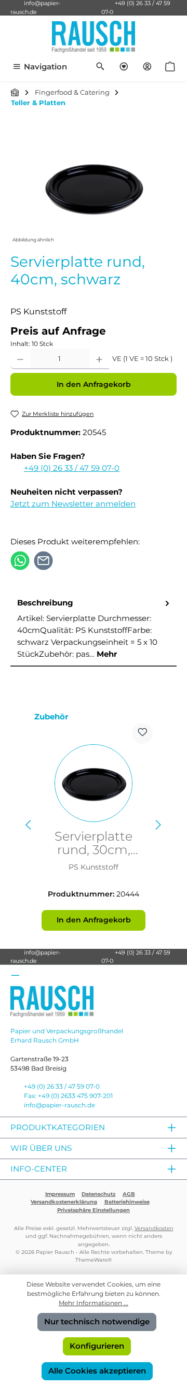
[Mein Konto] (147, 67)
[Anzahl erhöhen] (99, 359)
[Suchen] (100, 67)
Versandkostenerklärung (64, 1201)
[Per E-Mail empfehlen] (43, 560)
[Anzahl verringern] (20, 359)
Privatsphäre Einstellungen (93, 1210)
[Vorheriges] (29, 825)
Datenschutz (98, 1194)
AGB (129, 1194)
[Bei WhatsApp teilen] (20, 560)
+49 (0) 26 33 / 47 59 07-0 (71, 468)
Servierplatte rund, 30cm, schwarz (93, 843)
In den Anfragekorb (94, 384)
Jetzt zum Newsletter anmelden (73, 504)
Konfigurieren (97, 1346)
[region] (93, 187)
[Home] (15, 92)
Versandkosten (154, 1228)
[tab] (93, 629)
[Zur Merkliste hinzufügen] (142, 733)
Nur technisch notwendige (97, 1321)
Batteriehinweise (127, 1201)
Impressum (60, 1194)
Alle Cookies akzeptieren (97, 1371)
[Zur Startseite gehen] (93, 37)
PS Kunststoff (93, 867)
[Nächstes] (158, 825)
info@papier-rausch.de (35, 957)
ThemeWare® (93, 1259)
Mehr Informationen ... (93, 1303)
